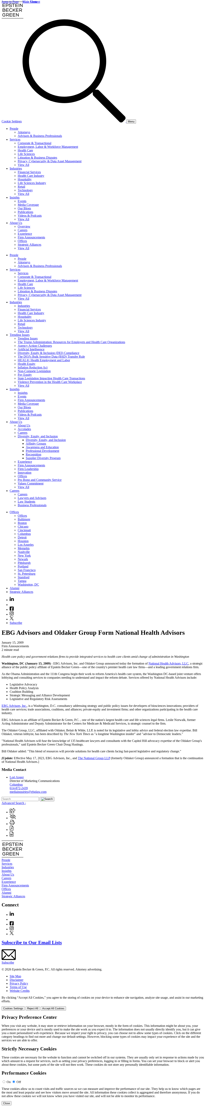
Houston (23, 541)
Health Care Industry (31, 175)
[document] (103, 1060)
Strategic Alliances (29, 244)
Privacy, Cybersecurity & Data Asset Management (49, 161)
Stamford (23, 577)
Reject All (32, 1008)
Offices (22, 241)
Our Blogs (24, 208)
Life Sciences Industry (32, 183)
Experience (25, 233)
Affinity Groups (36, 443)
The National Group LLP (94, 758)
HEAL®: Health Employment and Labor (44, 360)
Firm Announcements (31, 237)
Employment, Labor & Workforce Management (48, 146)
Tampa (22, 581)
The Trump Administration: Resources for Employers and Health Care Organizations (71, 342)
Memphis (24, 548)
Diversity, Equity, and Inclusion (38, 436)
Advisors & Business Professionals (40, 136)
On (9, 1082)
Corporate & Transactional (34, 143)
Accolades (24, 429)
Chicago (23, 526)
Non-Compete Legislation (34, 371)
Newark (23, 559)
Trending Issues (20, 335)
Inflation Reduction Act (32, 367)
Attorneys (24, 132)
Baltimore (24, 519)
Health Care (25, 150)
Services (15, 139)
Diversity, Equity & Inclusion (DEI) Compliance (48, 353)
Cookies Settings (13, 1008)
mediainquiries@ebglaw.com (28, 791)
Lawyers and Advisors (32, 498)
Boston (22, 523)
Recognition (33, 454)
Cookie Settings (12, 121)
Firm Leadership (28, 469)
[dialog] (103, 1003)
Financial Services (29, 172)
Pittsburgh (24, 562)
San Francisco (27, 570)
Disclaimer (16, 980)
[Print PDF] (11, 829)
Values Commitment (30, 483)
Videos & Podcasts (30, 215)
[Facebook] (12, 609)
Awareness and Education (42, 447)
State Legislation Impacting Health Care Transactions (51, 378)
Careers (22, 230)
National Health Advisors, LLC (168, 663)
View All (23, 165)
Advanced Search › (14, 803)
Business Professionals (32, 505)
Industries (16, 168)
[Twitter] (12, 619)
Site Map (15, 976)
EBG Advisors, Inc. (14, 705)
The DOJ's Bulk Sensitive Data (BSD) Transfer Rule (51, 356)
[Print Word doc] (11, 835)
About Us (16, 223)
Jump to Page (10, 1)
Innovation (24, 472)
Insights (15, 197)
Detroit (22, 537)
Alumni (14, 588)
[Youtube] (12, 604)
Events (22, 201)
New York (24, 555)
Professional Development (42, 451)
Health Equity (26, 364)
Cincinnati (24, 530)
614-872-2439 (19, 788)
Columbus (24, 533)
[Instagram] (12, 614)
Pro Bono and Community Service (40, 480)
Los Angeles (26, 544)
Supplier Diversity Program (43, 458)
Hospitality (25, 179)
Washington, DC (28, 584)
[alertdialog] (103, 1060)
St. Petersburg (26, 573)
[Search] (74, 121)
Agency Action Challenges (35, 345)
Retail (21, 186)
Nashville (24, 552)
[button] (12, 812)
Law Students (26, 501)
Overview (24, 226)
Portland (23, 566)
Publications (25, 212)
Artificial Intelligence (31, 349)
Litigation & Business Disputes (37, 157)
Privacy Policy (19, 983)
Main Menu (30, 1)
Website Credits (20, 990)
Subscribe (16, 622)
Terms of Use (18, 987)
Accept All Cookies (53, 1008)
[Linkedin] (12, 600)
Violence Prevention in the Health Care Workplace (50, 382)
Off (18, 1082)
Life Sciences (26, 154)
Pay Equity (25, 374)
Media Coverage (28, 204)
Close (6, 1103)
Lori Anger (17, 777)
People (14, 128)
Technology (25, 190)
